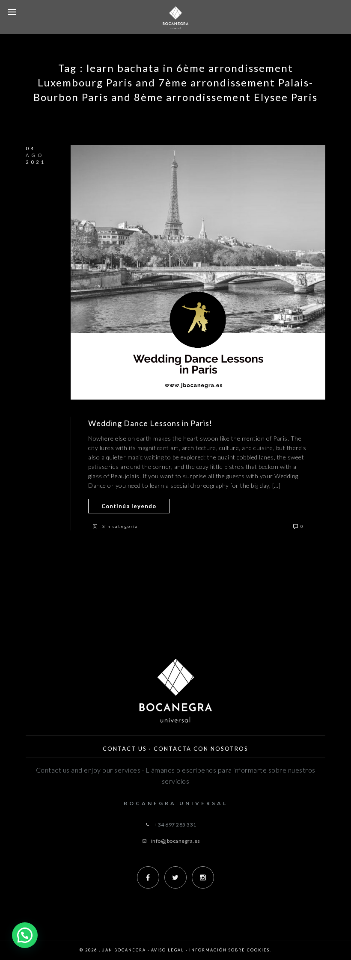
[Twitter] (175, 877)
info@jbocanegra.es (175, 841)
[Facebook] (148, 877)
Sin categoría (120, 526)
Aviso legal (167, 950)
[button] (25, 935)
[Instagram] (203, 877)
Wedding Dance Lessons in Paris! (150, 423)
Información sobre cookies (229, 950)
